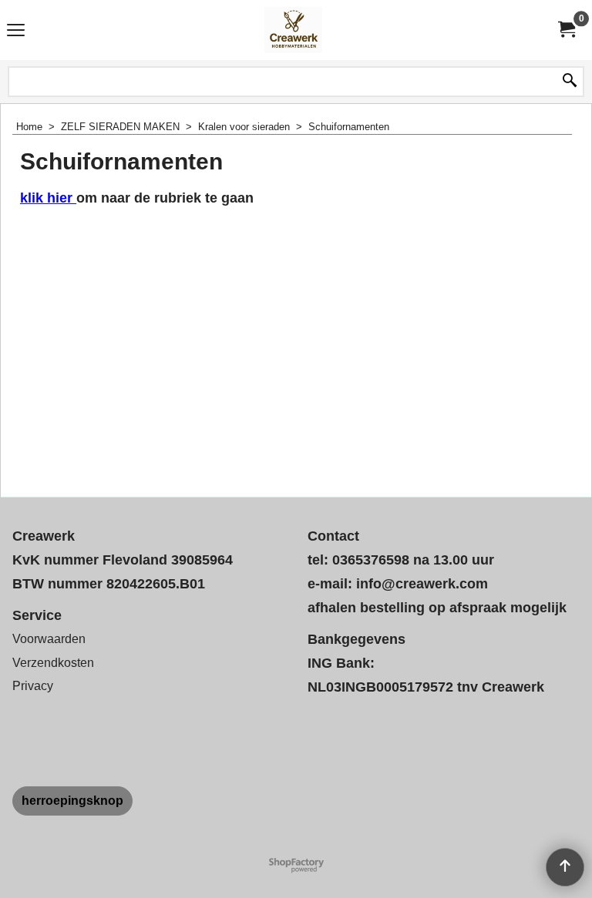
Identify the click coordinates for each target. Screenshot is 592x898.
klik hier (48, 198)
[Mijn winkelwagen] (565, 29)
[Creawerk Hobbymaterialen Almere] (293, 30)
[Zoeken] (570, 81)
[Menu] (16, 32)
